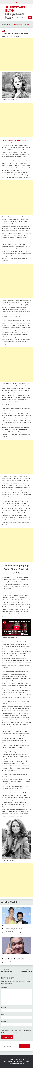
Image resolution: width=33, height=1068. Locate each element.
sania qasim (18, 36)
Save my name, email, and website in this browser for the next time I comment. (16, 1032)
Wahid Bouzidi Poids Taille (13, 959)
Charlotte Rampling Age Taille (11, 140)
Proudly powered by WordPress (13, 1061)
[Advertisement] (16, 54)
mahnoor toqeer (17, 932)
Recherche (25, 1046)
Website (3, 1021)
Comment (4, 987)
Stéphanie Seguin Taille (12, 929)
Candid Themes (19, 1063)
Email (3, 1015)
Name (3, 1008)
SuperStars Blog (15, 9)
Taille (3, 30)
